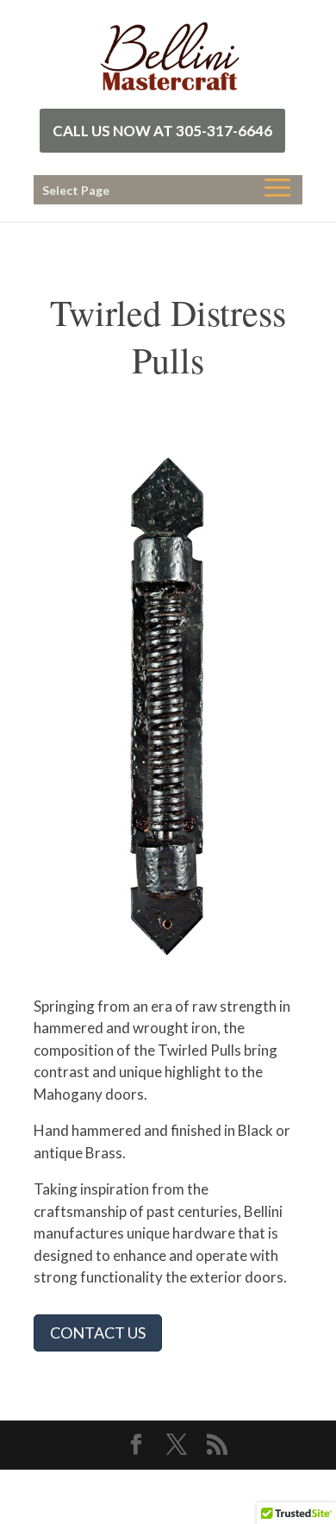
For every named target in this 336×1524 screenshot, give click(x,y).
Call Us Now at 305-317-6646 (162, 131)
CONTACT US (98, 1332)
